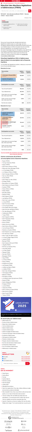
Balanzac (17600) (6, 274)
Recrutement (16, 412)
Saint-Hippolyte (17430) (8, 218)
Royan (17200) (5, 161)
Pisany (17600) (6, 261)
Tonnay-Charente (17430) (8, 163)
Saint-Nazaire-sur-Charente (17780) (11, 231)
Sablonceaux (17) (6, 320)
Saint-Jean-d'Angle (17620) (9, 271)
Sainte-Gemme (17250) (8, 224)
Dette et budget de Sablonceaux (10, 331)
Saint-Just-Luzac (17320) (8, 200)
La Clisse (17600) (6, 259)
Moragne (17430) (6, 284)
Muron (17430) (5, 222)
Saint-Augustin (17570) (8, 217)
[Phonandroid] (23, 430)
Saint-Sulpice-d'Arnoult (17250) (10, 243)
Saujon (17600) (9, 15)
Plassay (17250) (6, 252)
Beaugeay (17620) (6, 256)
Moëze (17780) (6, 280)
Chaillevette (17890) (7, 213)
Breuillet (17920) (6, 192)
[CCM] (23, 421)
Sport (4, 358)
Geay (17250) (5, 258)
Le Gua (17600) (6, 202)
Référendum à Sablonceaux (9, 348)
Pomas (4, 377)
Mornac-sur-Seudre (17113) (8, 246)
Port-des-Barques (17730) (8, 211)
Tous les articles (6, 412)
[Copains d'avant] (8, 427)
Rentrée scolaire (6, 380)
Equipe (12, 410)
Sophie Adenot (6, 379)
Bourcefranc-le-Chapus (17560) (10, 183)
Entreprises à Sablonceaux (9, 344)
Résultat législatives (8, 3)
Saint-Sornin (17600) (7, 291)
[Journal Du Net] (8, 424)
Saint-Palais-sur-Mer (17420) (9, 179)
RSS (11, 412)
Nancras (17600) (6, 254)
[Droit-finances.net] (23, 424)
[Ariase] (8, 430)
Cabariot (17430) (6, 220)
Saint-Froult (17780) (7, 293)
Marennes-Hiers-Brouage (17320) (10, 168)
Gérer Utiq (14, 413)
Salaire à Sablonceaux (7, 328)
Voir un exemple (25, 356)
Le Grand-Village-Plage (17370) (10, 237)
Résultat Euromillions (7, 386)
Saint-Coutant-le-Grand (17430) (10, 289)
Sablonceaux (20, 24)
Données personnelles (24, 412)
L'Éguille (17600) (6, 245)
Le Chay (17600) (6, 250)
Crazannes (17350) (6, 287)
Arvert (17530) (5, 177)
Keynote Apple (6, 382)
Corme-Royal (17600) (7, 205)
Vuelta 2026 (5, 384)
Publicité (24, 410)
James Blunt (5, 375)
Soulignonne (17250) (7, 263)
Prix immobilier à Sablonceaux (10, 346)
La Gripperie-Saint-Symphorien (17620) (12, 278)
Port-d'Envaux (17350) (7, 233)
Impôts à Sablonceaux (8, 329)
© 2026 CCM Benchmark (16, 415)
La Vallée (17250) (6, 269)
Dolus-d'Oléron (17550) (8, 189)
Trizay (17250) (5, 215)
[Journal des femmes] (8, 421)
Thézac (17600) (6, 295)
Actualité (5, 356)
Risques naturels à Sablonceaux (10, 341)
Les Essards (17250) (7, 265)
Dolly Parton (5, 373)
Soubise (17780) (6, 187)
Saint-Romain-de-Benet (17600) (15, 14)
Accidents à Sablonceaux (8, 335)
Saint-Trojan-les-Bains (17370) (9, 235)
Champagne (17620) (7, 272)
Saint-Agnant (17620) (7, 196)
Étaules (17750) (6, 194)
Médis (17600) (5, 190)
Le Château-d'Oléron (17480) (9, 172)
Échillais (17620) (6, 181)
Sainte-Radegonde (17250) (8, 282)
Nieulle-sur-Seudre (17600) (9, 230)
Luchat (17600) (6, 286)
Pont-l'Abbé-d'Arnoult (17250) (9, 207)
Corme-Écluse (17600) (7, 228)
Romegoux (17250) (7, 276)
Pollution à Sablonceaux (8, 339)
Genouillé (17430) (6, 248)
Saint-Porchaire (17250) (8, 203)
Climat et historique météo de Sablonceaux (13, 333)
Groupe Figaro (27, 413)
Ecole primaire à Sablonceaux (9, 322)
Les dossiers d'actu (8, 360)
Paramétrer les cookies (6, 413)
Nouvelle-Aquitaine (20, 3)
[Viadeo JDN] (23, 427)
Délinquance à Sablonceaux (9, 337)
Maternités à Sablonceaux (8, 324)
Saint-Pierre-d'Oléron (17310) (9, 166)
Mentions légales (20, 413)
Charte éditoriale (18, 410)
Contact (28, 410)
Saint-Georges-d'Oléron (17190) (10, 174)
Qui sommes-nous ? (6, 410)
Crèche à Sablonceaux (7, 326)
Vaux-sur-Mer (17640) (7, 176)
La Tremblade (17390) (7, 170)
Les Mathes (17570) (7, 198)
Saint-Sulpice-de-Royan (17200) (10, 185)
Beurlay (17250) (6, 241)
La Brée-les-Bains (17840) (8, 267)
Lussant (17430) (6, 239)
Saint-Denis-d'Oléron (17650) (9, 226)
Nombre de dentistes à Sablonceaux (11, 343)
